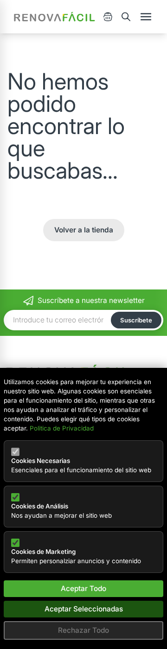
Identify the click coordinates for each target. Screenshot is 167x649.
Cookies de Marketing (43, 551)
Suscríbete (136, 320)
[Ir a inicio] (54, 16)
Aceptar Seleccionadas (84, 608)
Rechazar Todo (83, 630)
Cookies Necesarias (40, 460)
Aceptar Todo (83, 588)
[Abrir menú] (146, 16)
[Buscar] (126, 16)
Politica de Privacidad (62, 428)
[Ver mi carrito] (108, 16)
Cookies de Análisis (39, 506)
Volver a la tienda (83, 229)
